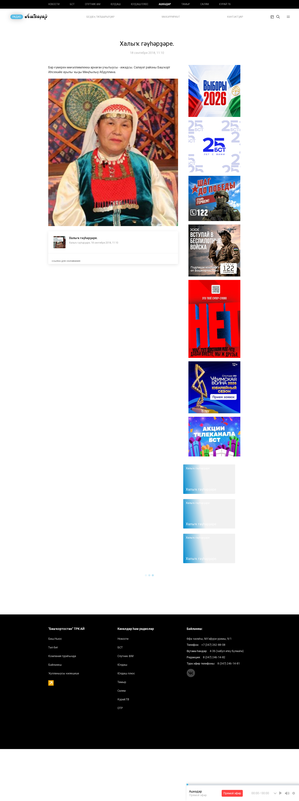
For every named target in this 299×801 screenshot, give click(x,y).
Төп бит (53, 647)
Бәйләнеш (55, 664)
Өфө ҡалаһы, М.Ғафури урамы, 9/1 (209, 638)
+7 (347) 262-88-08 (213, 644)
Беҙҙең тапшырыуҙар (101, 16)
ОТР (120, 708)
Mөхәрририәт (171, 16)
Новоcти (54, 4)
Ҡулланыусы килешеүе (63, 673)
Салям (204, 4)
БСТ (72, 4)
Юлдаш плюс (139, 4)
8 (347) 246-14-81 (229, 663)
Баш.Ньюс (55, 638)
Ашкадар (165, 4)
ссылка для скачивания (66, 260)
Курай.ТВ (225, 4)
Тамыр (185, 4)
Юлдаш (116, 4)
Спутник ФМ (92, 4)
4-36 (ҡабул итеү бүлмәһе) (227, 651)
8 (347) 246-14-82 (214, 657)
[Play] (280, 793)
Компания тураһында (62, 656)
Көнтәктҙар (235, 16)
